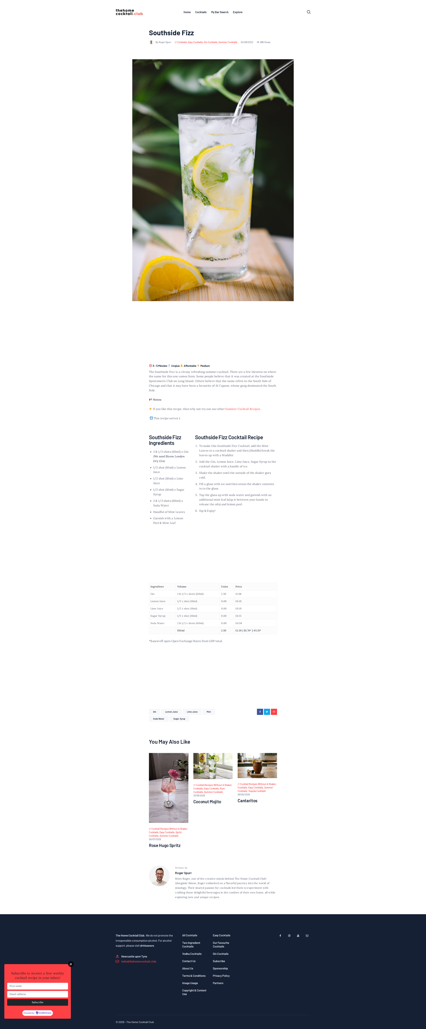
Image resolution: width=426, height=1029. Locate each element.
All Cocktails (189, 935)
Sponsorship (220, 968)
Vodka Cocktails (192, 953)
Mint (209, 711)
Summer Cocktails (227, 42)
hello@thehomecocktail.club (138, 961)
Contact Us (189, 961)
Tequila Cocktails (257, 791)
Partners (218, 983)
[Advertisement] (213, 336)
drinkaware (147, 945)
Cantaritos (247, 800)
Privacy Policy (221, 975)
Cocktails (182, 42)
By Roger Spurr (164, 42)
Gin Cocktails (210, 42)
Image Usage (190, 983)
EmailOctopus (45, 1013)
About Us (187, 968)
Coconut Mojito (207, 801)
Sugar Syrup (179, 718)
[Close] (71, 964)
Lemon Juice (171, 711)
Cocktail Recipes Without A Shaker (169, 828)
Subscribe (219, 961)
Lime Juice (192, 711)
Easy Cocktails (195, 42)
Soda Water (158, 718)
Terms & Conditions (194, 975)
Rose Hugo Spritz (165, 845)
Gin (154, 711)
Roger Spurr (183, 873)
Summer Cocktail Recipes (242, 409)
